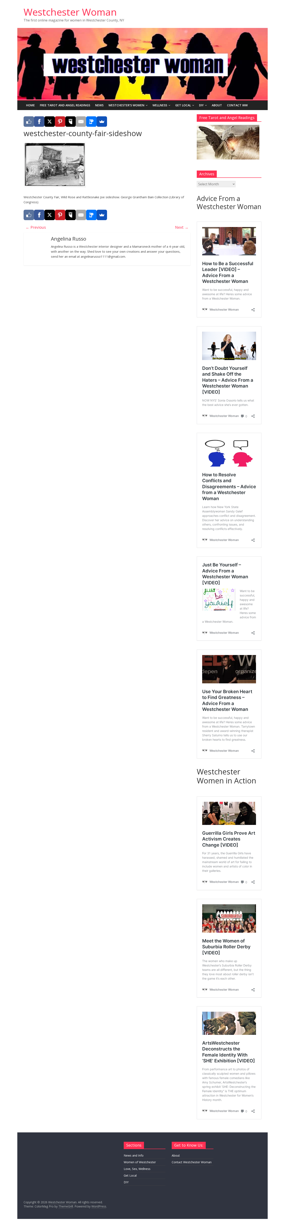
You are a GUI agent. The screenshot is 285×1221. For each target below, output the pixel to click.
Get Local (183, 105)
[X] (49, 121)
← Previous (36, 227)
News (99, 105)
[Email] (81, 121)
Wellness (160, 105)
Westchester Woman (70, 11)
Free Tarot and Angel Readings (65, 105)
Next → (181, 227)
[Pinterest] (60, 121)
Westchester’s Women (126, 105)
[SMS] (91, 121)
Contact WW (237, 105)
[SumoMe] (102, 121)
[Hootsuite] (70, 121)
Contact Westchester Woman (192, 1162)
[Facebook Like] (29, 121)
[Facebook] (39, 121)
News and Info (134, 1155)
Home (30, 105)
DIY (201, 105)
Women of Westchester (140, 1162)
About (217, 105)
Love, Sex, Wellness (137, 1169)
